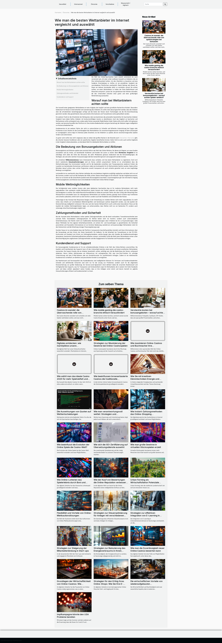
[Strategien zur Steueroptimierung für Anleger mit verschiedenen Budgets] (111, 500)
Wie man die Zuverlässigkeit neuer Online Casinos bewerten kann (147, 549)
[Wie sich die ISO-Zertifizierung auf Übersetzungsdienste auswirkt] (111, 432)
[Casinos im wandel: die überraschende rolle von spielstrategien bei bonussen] (153, 27)
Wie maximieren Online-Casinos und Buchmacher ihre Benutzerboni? (146, 346)
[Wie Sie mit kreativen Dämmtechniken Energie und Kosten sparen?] (147, 364)
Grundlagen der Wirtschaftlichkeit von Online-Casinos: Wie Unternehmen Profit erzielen (74, 584)
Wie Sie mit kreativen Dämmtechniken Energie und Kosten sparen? (144, 379)
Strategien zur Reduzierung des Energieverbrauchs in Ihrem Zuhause (109, 551)
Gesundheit (62, 4)
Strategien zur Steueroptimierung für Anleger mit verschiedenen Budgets (110, 516)
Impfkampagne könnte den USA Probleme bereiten (73, 615)
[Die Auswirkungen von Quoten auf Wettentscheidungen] (74, 399)
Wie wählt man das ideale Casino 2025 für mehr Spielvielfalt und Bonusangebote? (73, 379)
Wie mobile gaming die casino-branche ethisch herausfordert (154, 67)
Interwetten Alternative (126, 138)
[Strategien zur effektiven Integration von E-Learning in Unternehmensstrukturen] (147, 500)
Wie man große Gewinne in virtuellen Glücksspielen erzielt (145, 445)
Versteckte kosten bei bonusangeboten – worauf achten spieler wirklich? (154, 95)
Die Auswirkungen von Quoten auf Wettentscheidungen (74, 412)
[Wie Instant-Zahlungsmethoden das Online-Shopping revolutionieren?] (147, 399)
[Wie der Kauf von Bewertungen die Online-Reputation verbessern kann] (111, 467)
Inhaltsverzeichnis (67, 78)
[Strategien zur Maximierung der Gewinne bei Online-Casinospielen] (111, 331)
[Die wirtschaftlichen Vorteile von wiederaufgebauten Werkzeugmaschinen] (147, 569)
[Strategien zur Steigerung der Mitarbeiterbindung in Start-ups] (74, 536)
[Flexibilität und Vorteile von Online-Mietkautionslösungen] (74, 500)
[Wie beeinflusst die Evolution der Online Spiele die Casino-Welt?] (74, 432)
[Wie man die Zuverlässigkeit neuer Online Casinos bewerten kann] (147, 536)
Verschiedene (110, 4)
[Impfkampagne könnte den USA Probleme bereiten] (74, 602)
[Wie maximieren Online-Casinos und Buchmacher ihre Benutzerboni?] (147, 331)
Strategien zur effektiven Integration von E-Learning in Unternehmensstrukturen (145, 516)
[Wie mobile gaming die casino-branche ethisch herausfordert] (153, 56)
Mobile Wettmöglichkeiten (65, 89)
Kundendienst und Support (65, 97)
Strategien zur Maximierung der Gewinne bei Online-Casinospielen (111, 344)
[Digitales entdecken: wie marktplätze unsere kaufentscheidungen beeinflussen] (74, 331)
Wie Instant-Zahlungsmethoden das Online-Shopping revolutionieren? (146, 414)
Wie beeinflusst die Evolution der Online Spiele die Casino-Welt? (73, 445)
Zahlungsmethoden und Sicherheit (67, 93)
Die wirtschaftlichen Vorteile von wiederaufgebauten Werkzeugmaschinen (146, 584)
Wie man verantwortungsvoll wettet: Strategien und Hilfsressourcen (108, 414)
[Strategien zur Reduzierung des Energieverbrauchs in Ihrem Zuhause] (111, 536)
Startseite (58, 12)
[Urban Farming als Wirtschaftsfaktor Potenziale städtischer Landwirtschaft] (147, 467)
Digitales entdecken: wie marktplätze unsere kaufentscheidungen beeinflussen (74, 346)
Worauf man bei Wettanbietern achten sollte (71, 82)
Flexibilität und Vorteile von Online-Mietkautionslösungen (74, 514)
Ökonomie (94, 4)
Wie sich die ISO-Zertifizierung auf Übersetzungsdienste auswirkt (111, 445)
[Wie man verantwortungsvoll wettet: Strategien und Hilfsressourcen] (111, 399)
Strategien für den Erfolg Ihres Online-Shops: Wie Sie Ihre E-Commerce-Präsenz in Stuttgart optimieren (110, 585)
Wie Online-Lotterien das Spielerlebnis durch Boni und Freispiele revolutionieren (71, 482)
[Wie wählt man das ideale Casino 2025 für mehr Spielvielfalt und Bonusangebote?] (74, 364)
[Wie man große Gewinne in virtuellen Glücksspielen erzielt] (147, 432)
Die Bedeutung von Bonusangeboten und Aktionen (72, 86)
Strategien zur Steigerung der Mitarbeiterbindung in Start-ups (73, 549)
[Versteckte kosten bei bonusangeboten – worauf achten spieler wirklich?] (153, 84)
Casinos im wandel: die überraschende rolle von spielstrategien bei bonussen (154, 38)
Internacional (78, 4)
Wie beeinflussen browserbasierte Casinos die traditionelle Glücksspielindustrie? (111, 379)
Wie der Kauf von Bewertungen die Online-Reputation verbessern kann (110, 482)
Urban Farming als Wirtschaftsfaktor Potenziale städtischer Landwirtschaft (144, 482)
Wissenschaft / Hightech (125, 4)
